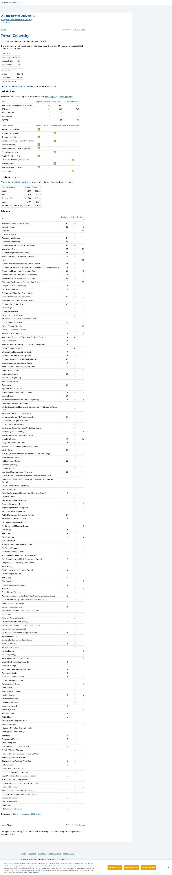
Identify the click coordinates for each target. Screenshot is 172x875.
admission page (50, 97)
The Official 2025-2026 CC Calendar (18, 86)
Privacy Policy (68, 854)
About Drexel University (18, 15)
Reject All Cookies (131, 867)
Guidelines (42, 854)
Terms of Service (54, 854)
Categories (32, 854)
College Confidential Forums (12, 2)
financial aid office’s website (18, 182)
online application (66, 97)
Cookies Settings (114, 867)
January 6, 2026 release (32, 814)
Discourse (34, 859)
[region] (86, 867)
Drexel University (15, 35)
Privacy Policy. (34, 872)
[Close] (168, 867)
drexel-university (6, 22)
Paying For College (9, 81)
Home (23, 854)
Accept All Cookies (148, 867)
